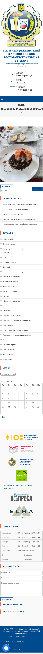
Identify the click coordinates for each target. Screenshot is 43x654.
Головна (9, 636)
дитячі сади (9, 488)
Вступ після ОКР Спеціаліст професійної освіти (20, 204)
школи (29, 485)
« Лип (2, 417)
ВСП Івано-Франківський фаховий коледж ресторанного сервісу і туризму (21, 55)
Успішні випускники (11, 354)
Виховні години (9, 244)
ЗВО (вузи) (8, 485)
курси (23, 485)
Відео (5, 257)
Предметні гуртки (9, 345)
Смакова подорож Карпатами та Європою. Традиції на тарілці (8, 186)
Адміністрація (8, 239)
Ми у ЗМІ (6, 296)
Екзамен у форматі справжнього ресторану (19, 219)
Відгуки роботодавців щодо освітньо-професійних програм (22, 250)
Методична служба (10, 291)
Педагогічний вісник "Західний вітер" (17, 320)
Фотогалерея (7, 359)
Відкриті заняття (9, 262)
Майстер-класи (8, 286)
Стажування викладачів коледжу (15, 209)
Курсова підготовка (10, 281)
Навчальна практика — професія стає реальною (20, 224)
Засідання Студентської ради (14, 214)
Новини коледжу (9, 306)
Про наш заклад (9, 349)
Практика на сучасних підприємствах (17, 335)
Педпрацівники (9, 325)
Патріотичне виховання (12, 315)
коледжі (16, 485)
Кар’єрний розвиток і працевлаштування (18, 272)
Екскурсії (6, 267)
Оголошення (7, 311)
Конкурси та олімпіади (11, 277)
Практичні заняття (10, 340)
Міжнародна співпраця (11, 301)
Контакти (16, 649)
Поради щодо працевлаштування (15, 330)
